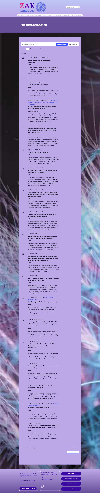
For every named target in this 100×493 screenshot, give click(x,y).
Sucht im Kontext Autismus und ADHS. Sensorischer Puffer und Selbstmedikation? (42, 237)
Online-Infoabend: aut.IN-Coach (38, 152)
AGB (42, 477)
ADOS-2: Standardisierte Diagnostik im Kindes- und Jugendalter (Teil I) (42, 107)
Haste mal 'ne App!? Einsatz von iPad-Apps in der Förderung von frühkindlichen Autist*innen (43, 346)
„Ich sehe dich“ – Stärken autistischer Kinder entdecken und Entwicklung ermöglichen (43, 427)
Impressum (44, 476)
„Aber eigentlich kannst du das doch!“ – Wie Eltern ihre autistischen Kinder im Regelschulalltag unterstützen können (43, 324)
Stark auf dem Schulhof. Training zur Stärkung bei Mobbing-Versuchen (43, 279)
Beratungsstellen (77, 15)
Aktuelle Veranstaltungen (25, 15)
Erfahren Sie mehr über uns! (28, 488)
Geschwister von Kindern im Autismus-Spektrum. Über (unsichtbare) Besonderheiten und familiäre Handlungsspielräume (43, 258)
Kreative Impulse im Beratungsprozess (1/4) (42, 302)
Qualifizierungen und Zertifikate (44, 15)
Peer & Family (65, 15)
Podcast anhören (71, 483)
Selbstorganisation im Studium (38, 85)
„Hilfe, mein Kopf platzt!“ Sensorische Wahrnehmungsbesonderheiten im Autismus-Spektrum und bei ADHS (43, 194)
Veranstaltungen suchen (61, 44)
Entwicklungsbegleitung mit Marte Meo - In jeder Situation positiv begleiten (43, 215)
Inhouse (58, 15)
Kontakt (71, 488)
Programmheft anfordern (71, 478)
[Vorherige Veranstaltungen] (22, 49)
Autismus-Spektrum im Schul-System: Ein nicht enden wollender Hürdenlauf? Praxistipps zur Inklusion (42, 130)
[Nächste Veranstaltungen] (24, 49)
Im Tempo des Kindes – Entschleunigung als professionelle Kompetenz (42, 171)
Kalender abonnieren (72, 452)
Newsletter (71, 473)
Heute (28, 48)
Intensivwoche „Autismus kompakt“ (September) (40, 61)
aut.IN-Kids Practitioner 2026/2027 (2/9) (40, 408)
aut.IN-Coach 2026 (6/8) (35, 388)
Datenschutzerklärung (48, 472)
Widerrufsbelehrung (47, 479)
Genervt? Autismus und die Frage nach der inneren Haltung (43, 367)
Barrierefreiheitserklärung (49, 474)
